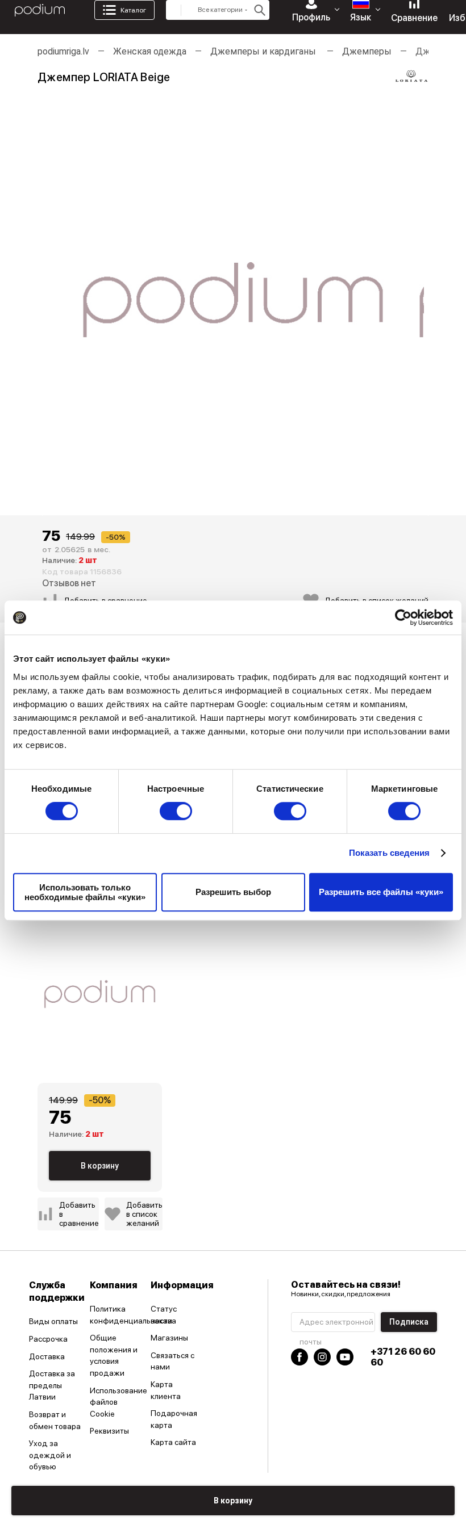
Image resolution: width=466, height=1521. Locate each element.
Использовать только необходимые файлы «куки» (84, 892)
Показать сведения (389, 853)
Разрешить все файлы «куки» (381, 892)
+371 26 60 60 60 (403, 1357)
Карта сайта (173, 1442)
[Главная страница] (40, 10)
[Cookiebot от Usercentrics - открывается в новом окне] (403, 617)
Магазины (169, 1337)
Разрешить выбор (233, 892)
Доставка (47, 1356)
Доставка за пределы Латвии (52, 1385)
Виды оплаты (53, 1321)
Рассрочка (48, 1338)
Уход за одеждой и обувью (50, 1455)
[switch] (176, 811)
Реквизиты (109, 1430)
